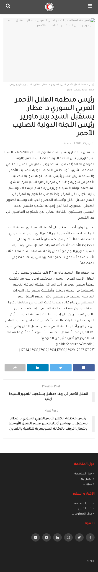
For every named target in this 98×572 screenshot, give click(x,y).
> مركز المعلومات (83, 514)
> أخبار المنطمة (85, 503)
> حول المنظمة (85, 474)
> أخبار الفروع (86, 508)
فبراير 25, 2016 (84, 143)
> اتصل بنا (88, 479)
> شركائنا (89, 484)
